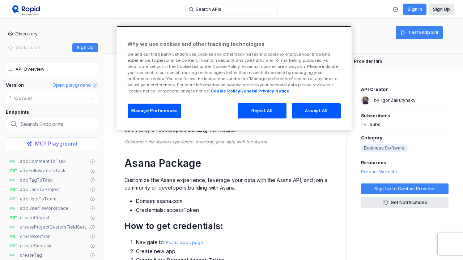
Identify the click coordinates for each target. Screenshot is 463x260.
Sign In (415, 9)
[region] (234, 78)
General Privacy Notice (264, 91)
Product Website (379, 171)
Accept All (316, 110)
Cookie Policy (225, 91)
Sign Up (441, 9)
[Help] (395, 9)
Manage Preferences (154, 110)
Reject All (262, 110)
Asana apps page (185, 242)
